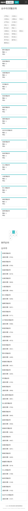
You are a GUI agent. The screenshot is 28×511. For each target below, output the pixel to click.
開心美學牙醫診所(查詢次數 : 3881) (7, 397)
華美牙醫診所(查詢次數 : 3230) (7, 455)
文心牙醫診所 (6, 165)
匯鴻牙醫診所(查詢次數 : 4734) (7, 330)
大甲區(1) (6, 16)
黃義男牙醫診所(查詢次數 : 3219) (7, 463)
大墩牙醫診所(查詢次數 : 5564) (7, 288)
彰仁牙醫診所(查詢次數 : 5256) (7, 297)
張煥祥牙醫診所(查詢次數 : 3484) (7, 430)
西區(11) (14, 28)
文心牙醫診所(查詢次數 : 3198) (7, 472)
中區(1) (21, 19)
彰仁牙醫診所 (6, 188)
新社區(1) (14, 37)
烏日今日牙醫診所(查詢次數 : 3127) (7, 497)
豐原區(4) (6, 43)
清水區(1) (6, 37)
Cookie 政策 (8, 505)
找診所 (3, 2)
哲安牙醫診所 (6, 96)
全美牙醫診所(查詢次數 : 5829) (7, 280)
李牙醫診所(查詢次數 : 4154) (7, 380)
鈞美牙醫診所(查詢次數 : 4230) (7, 372)
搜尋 (16, 2)
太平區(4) (6, 22)
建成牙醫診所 (6, 107)
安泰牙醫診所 (6, 61)
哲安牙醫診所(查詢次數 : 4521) (7, 347)
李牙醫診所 (5, 84)
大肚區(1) (14, 16)
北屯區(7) (14, 22)
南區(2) (21, 31)
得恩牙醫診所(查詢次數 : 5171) (7, 313)
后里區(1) (13, 25)
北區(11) (6, 25)
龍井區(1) (14, 40)
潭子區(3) (6, 40)
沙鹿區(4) (6, 31)
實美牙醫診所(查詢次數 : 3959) (7, 388)
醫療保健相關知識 (18, 505)
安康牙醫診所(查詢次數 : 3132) (7, 488)
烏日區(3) (6, 34)
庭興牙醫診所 (6, 211)
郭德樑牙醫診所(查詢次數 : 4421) (7, 363)
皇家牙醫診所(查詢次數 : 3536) (7, 422)
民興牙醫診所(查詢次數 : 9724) (7, 255)
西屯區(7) (6, 28)
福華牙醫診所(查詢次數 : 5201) (7, 305)
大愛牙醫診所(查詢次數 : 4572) (7, 338)
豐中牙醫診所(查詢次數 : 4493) (7, 355)
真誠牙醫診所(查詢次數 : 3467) (7, 438)
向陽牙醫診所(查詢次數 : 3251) (7, 447)
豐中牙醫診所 (6, 50)
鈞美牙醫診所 (6, 153)
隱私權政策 (13, 505)
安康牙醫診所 (6, 142)
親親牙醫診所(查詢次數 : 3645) (7, 413)
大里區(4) (6, 19)
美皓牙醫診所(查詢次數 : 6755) (7, 263)
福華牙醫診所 (6, 119)
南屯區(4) (14, 31)
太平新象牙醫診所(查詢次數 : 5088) (7, 322)
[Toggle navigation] (26, 2)
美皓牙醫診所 (6, 199)
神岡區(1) (14, 34)
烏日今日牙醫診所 (7, 130)
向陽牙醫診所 (6, 73)
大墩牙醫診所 (6, 176)
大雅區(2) (14, 19)
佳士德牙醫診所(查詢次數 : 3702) (7, 405)
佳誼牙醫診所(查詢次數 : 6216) (7, 272)
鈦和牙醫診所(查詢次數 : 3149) (7, 480)
